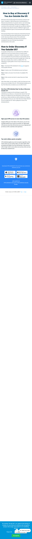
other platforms (16, 181)
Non (25, 192)
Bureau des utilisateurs (21, 2)
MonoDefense (21, 182)
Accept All (16, 535)
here (22, 65)
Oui (21, 192)
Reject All (9, 532)
